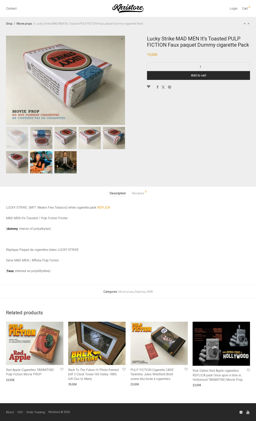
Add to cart (198, 75)
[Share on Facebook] (157, 87)
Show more (12, 380)
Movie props (24, 23)
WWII (150, 291)
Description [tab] (118, 193)
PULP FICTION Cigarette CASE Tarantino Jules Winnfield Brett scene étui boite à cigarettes (152, 374)
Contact (11, 8)
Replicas (140, 291)
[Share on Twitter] (163, 87)
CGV (20, 412)
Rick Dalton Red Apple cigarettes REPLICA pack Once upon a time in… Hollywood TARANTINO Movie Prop (218, 375)
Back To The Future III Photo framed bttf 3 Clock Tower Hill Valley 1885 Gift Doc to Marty (93, 374)
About (10, 412)
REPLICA (103, 207)
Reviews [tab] (139, 192)
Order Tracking (35, 412)
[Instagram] (241, 412)
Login (233, 8)
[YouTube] (248, 412)
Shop (9, 23)
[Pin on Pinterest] (170, 87)
